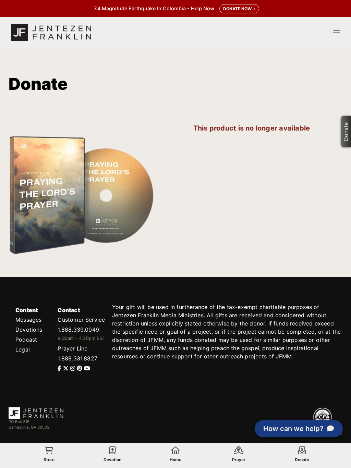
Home (175, 459)
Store (49, 459)
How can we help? (293, 428)
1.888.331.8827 (77, 358)
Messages (28, 319)
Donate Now (237, 8)
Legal (22, 349)
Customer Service (81, 319)
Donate (345, 131)
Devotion (112, 459)
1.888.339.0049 (78, 329)
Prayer (238, 459)
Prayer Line (72, 348)
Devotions (29, 329)
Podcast (26, 339)
